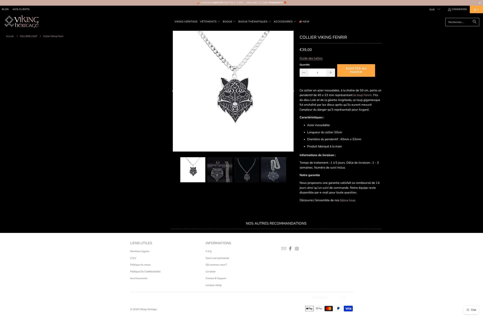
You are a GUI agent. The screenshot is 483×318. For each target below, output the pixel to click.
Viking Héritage (148, 309)
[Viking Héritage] (21, 22)
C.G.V (133, 258)
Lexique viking (214, 285)
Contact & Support (216, 278)
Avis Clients (21, 9)
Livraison (210, 271)
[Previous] (173, 91)
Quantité (305, 64)
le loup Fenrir (362, 95)
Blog (5, 9)
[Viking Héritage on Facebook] (290, 248)
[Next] (293, 91)
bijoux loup (347, 200)
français (320, 298)
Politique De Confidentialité (145, 271)
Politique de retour (140, 264)
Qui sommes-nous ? (216, 264)
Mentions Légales (139, 251)
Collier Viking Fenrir (53, 36)
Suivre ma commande (217, 258)
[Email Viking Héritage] (284, 248)
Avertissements (138, 278)
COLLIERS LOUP (28, 36)
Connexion (459, 9)
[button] (210, 22)
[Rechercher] (474, 22)
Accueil (10, 36)
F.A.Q (209, 251)
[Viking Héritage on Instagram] (297, 248)
